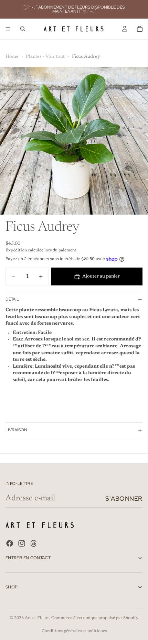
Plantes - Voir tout (45, 56)
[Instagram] (22, 544)
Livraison (16, 430)
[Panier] (139, 28)
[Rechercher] (22, 28)
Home (12, 56)
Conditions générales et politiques (74, 631)
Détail (12, 299)
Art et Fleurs (37, 618)
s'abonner (123, 498)
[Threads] (34, 544)
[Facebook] (10, 544)
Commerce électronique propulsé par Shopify (94, 618)
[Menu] (8, 29)
